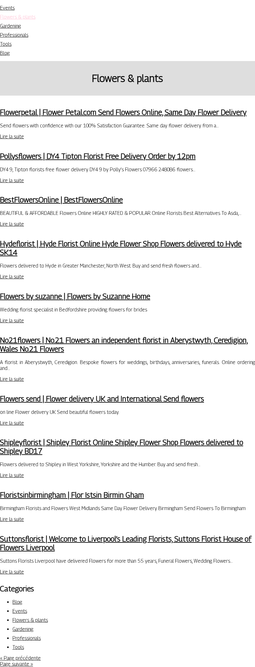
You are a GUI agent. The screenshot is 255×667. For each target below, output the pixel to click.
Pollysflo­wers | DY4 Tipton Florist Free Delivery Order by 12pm (98, 156)
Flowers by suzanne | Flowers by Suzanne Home (75, 296)
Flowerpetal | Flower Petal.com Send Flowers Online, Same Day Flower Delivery (123, 112)
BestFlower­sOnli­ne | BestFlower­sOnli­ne (61, 199)
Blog (5, 53)
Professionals (14, 35)
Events (7, 8)
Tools (6, 44)
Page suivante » (16, 664)
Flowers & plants (17, 17)
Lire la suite (12, 137)
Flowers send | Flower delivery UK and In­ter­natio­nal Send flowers (102, 398)
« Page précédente (20, 658)
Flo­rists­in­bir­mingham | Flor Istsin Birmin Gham (72, 494)
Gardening (10, 26)
